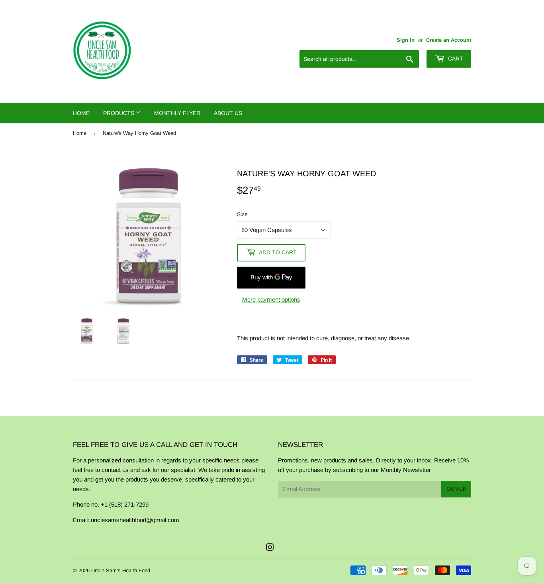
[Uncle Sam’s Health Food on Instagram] (270, 548)
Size (242, 214)
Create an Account (448, 40)
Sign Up (456, 489)
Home (81, 113)
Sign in (406, 40)
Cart (454, 58)
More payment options (271, 299)
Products (119, 113)
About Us (228, 113)
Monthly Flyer (177, 113)
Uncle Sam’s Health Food (120, 570)
